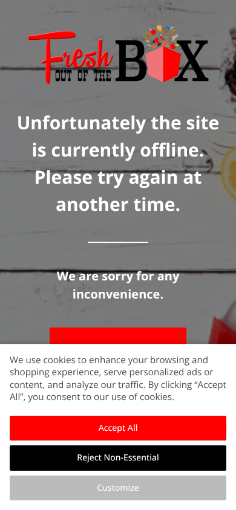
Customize (118, 488)
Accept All (118, 428)
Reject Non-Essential (118, 457)
